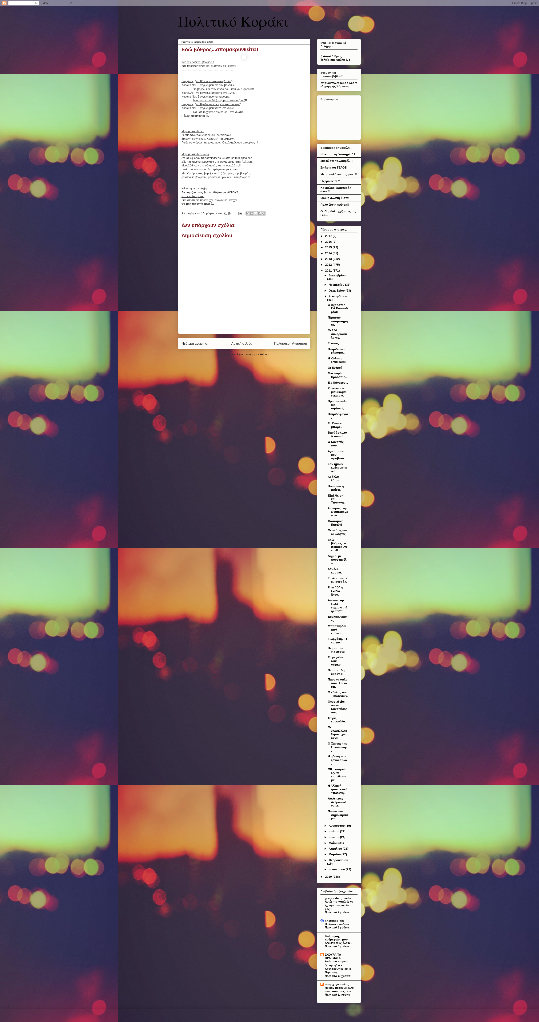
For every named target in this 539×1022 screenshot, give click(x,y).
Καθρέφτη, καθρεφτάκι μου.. (337, 937)
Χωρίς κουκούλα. (337, 719)
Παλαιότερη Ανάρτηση (290, 343)
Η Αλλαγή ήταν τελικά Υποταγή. (337, 789)
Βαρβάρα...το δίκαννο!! (337, 434)
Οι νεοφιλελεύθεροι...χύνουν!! (337, 732)
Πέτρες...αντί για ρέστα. (337, 649)
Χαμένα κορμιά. (335, 570)
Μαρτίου (335, 854)
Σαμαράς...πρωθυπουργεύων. (338, 511)
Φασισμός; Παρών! (335, 522)
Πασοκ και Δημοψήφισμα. (338, 815)
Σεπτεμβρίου (338, 296)
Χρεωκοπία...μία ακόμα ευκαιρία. (337, 392)
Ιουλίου (334, 831)
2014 (329, 253)
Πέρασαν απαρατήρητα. (338, 321)
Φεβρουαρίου (338, 860)
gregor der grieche (338, 898)
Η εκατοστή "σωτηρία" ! (337, 154)
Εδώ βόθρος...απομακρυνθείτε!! (338, 545)
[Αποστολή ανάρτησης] (240, 213)
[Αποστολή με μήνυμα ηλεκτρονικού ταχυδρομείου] (247, 213)
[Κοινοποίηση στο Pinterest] (263, 213)
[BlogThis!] (251, 213)
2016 (329, 241)
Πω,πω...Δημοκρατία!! (337, 671)
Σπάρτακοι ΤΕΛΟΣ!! (334, 167)
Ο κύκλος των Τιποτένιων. (338, 694)
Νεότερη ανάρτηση (195, 343)
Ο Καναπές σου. (336, 443)
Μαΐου (333, 843)
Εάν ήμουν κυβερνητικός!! (337, 467)
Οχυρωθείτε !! (330, 181)
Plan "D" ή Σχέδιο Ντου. (335, 591)
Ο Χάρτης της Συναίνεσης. (337, 747)
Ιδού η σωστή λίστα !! (336, 198)
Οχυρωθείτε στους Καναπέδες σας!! (337, 707)
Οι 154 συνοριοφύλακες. (337, 334)
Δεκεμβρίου (337, 275)
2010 (329, 876)
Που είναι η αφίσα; (336, 487)
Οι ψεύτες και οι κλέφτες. (337, 532)
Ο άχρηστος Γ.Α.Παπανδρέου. (338, 308)
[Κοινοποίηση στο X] (255, 213)
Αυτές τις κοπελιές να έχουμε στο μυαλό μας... (339, 905)
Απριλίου (336, 848)
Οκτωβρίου (337, 290)
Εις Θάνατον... (338, 382)
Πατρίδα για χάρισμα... (337, 350)
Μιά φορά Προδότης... (338, 375)
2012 (329, 264)
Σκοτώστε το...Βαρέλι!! (336, 160)
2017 (329, 236)
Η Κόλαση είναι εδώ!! (337, 360)
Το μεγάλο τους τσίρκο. (335, 661)
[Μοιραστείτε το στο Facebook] (259, 213)
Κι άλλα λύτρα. (334, 478)
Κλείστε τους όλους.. (338, 942)
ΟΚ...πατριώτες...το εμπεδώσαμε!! (337, 774)
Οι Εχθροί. (335, 367)
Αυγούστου (337, 825)
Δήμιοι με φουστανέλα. (337, 559)
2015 (329, 247)
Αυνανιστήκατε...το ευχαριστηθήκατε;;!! (338, 605)
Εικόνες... (334, 343)
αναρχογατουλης (337, 984)
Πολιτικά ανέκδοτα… (338, 924)
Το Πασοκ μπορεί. (335, 425)
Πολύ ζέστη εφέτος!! (334, 204)
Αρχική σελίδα (241, 343)
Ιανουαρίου (337, 869)
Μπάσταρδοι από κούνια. (337, 629)
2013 (329, 259)
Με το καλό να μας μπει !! (338, 174)
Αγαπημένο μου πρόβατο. (336, 455)
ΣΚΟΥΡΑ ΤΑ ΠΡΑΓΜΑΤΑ (333, 956)
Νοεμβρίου (337, 284)
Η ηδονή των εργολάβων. (338, 760)
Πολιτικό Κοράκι (233, 21)
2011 (329, 270)
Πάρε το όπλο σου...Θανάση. (338, 683)
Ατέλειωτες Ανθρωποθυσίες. (337, 802)
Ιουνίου (334, 837)
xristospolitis (334, 920)
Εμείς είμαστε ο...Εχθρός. (337, 579)
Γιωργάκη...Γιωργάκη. (337, 640)
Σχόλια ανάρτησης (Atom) (252, 354)
